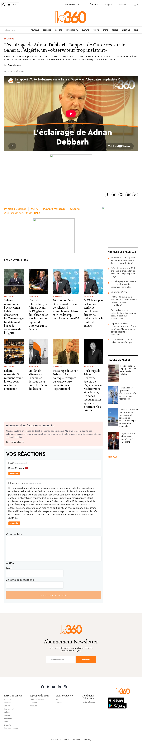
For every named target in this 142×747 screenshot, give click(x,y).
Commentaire (14, 534)
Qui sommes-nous (37, 699)
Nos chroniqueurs (11, 728)
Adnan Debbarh (15, 65)
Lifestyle (126, 30)
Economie (47, 30)
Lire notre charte (15, 442)
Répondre (14, 473)
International (72, 30)
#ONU (34, 208)
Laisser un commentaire (54, 595)
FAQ (57, 699)
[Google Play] (117, 705)
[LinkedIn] (59, 686)
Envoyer (86, 660)
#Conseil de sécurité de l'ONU (22, 213)
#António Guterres (15, 208)
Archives (33, 706)
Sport (105, 30)
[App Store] (116, 700)
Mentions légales (88, 702)
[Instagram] (65, 686)
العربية (135, 4)
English (108, 4)
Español (122, 4)
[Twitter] (48, 686)
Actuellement (9, 30)
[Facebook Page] (42, 686)
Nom (9, 568)
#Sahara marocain (54, 208)
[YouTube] (53, 686)
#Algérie (75, 208)
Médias (96, 30)
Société (58, 30)
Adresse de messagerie (20, 579)
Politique (35, 30)
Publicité (33, 703)
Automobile (8, 719)
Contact (59, 703)
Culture (85, 30)
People (115, 30)
